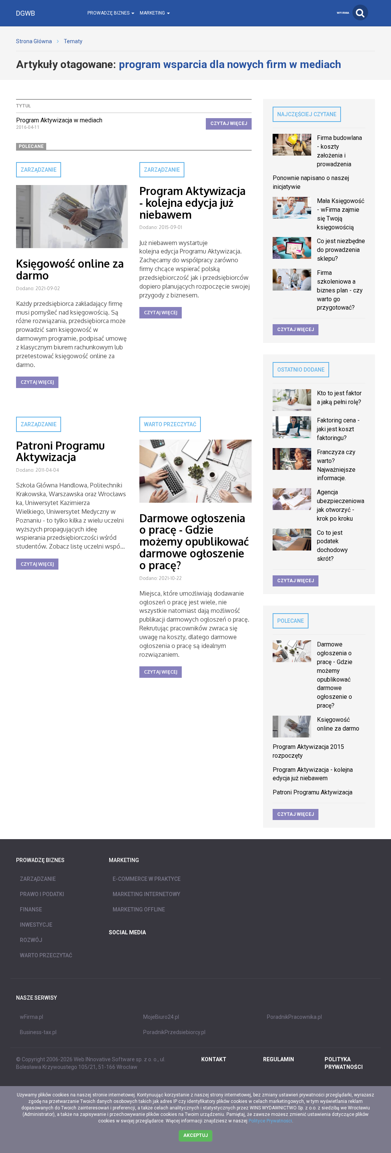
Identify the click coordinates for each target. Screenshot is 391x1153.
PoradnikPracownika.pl (294, 1017)
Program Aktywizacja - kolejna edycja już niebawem (192, 202)
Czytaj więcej (228, 123)
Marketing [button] (153, 13)
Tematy (73, 41)
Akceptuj (195, 1135)
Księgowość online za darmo (70, 269)
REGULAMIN (278, 1059)
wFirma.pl (31, 1017)
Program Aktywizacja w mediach (59, 120)
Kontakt (213, 1059)
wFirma (343, 13)
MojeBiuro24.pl (161, 1017)
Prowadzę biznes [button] (109, 13)
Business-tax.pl (38, 1032)
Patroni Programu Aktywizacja (60, 451)
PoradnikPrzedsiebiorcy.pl (174, 1032)
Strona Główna (34, 41)
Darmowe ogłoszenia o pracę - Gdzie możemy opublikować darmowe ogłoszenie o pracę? (194, 541)
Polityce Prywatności (270, 1121)
